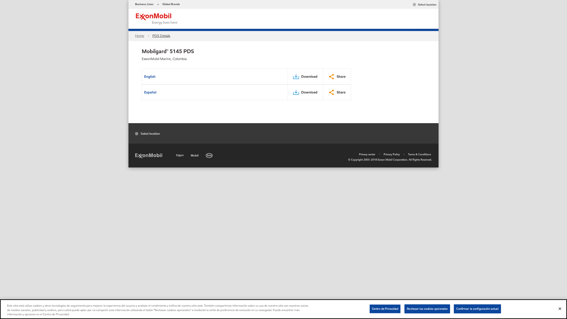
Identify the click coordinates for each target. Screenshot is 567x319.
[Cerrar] (560, 308)
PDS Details (161, 35)
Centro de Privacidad (385, 309)
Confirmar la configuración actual (477, 309)
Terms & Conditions (419, 154)
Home (139, 35)
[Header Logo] (157, 18)
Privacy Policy (392, 154)
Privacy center (367, 154)
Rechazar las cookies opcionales (427, 309)
